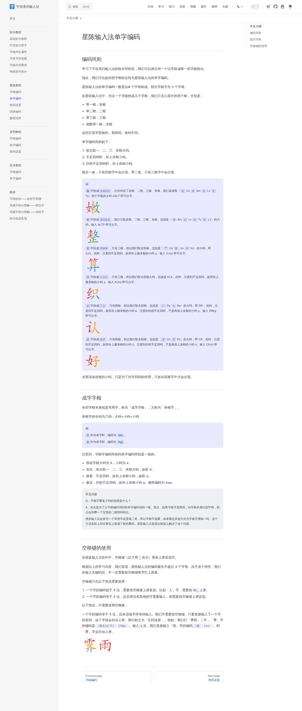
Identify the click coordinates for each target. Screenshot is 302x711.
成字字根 (255, 39)
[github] (275, 6)
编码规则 (255, 32)
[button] (31, 32)
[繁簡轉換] (240, 6)
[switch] (255, 6)
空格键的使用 (258, 46)
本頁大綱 (72, 18)
